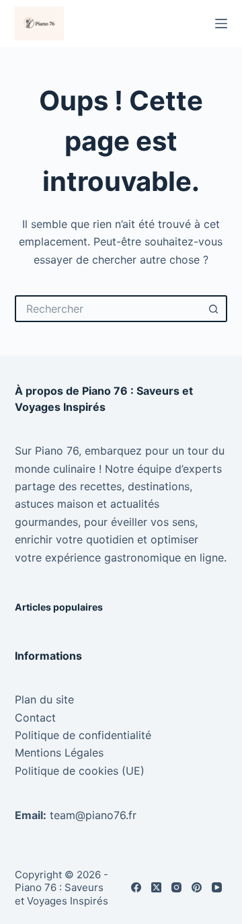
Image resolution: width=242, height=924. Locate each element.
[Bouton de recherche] (213, 308)
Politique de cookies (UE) (80, 770)
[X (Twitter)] (156, 887)
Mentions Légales (59, 752)
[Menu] (221, 23)
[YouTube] (217, 887)
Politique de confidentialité (83, 735)
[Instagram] (176, 887)
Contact (35, 717)
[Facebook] (136, 887)
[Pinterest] (197, 887)
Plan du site (44, 699)
